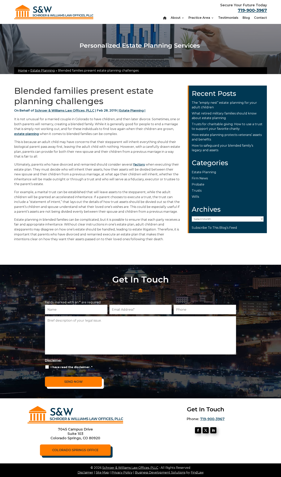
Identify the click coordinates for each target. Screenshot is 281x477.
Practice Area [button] (199, 18)
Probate (198, 184)
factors (139, 164)
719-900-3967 (252, 10)
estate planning (26, 134)
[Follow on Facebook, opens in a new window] (198, 430)
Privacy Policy (121, 472)
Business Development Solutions (160, 472)
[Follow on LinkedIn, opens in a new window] (213, 430)
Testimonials (228, 18)
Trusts (196, 190)
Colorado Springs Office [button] (75, 450)
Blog (246, 18)
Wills (195, 196)
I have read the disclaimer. (71, 367)
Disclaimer (53, 360)
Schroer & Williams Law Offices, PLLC (64, 110)
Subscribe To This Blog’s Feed (214, 228)
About (175, 18)
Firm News (200, 178)
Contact (260, 18)
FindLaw (197, 472)
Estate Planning (131, 110)
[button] (277, 449)
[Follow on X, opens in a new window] (206, 430)
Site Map (102, 472)
